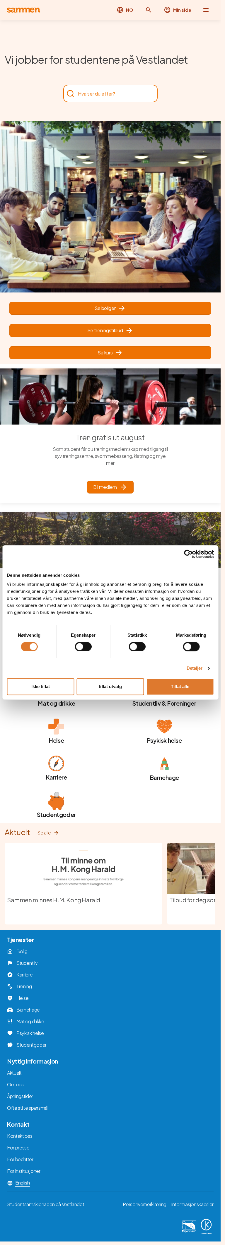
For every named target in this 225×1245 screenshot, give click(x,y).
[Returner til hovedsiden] (23, 10)
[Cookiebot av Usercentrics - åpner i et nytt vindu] (188, 554)
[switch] (83, 646)
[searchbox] (107, 93)
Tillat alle (180, 686)
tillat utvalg (110, 686)
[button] (148, 10)
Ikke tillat (40, 686)
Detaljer (195, 668)
